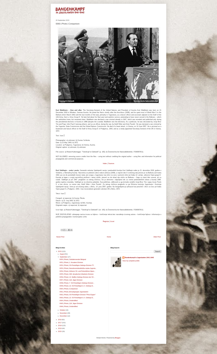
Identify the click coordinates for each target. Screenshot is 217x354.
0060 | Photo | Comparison (69, 289)
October (63, 310)
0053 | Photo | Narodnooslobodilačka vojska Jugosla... (78, 268)
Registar (106, 221)
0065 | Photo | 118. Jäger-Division (71, 303)
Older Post (157, 237)
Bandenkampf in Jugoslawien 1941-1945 (139, 257)
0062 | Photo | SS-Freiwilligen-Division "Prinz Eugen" (78, 295)
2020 (60, 331)
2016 (60, 320)
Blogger (117, 338)
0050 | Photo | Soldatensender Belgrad (73, 259)
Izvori (112, 221)
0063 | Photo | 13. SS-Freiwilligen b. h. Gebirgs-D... (77, 298)
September (64, 257)
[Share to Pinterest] (71, 230)
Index (105, 163)
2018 (60, 325)
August (62, 254)
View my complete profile (131, 261)
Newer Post (60, 237)
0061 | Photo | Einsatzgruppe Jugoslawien (74, 292)
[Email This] (62, 230)
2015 (60, 251)
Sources (111, 163)
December (63, 316)
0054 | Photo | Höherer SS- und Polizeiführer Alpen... (77, 271)
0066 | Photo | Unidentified (69, 306)
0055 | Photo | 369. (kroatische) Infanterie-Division (77, 274)
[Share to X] (66, 230)
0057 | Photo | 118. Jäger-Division (71, 280)
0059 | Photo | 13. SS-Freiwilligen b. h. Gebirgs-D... (77, 286)
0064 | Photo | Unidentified (69, 300)
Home (109, 237)
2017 (60, 323)
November (63, 313)
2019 (60, 328)
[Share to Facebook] (69, 230)
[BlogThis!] (64, 230)
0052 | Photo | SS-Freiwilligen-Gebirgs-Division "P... (77, 265)
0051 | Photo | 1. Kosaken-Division (71, 262)
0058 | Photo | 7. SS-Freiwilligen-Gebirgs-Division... (77, 283)
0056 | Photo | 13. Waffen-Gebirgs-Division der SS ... (77, 277)
